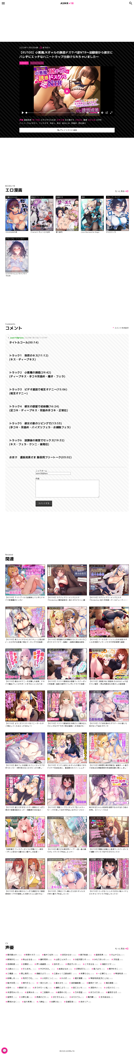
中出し (53, 123)
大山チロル (118, 954)
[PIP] (107, 113)
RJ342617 (24, 63)
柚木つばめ (51, 954)
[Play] (23, 113)
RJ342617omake (37, 63)
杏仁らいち (79, 987)
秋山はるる (29, 959)
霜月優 (92, 997)
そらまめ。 (29, 969)
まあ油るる (106, 997)
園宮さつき (95, 983)
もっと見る (120, 191)
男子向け (46, 47)
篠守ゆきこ (115, 969)
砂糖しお (13, 978)
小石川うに (112, 987)
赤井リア (85, 1001)
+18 (67, 3)
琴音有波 (121, 973)
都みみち (61, 983)
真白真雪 (111, 983)
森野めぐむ (64, 992)
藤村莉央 (46, 959)
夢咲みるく (13, 1001)
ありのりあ (97, 992)
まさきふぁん (60, 997)
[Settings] (102, 113)
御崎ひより (43, 973)
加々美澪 (29, 1001)
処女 (59, 123)
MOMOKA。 (47, 969)
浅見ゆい (96, 987)
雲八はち (99, 969)
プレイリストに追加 (68, 130)
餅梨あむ (13, 959)
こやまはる (91, 964)
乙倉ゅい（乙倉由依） (65, 973)
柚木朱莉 (13, 983)
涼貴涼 (28, 964)
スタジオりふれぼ (48, 120)
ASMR (99, 120)
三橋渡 (12, 973)
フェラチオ (43, 123)
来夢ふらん (87, 973)
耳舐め (74, 123)
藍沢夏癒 (80, 978)
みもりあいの (102, 959)
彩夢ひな (56, 1001)
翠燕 (85, 120)
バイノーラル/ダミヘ (28, 123)
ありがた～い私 (43, 987)
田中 (11, 987)
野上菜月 (27, 973)
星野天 (12, 997)
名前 (67, 470)
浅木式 (58, 964)
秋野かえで (33, 954)
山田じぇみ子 (63, 959)
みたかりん (77, 997)
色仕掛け (82, 123)
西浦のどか (43, 997)
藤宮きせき (114, 992)
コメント (67, 478)
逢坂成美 (27, 120)
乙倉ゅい (13, 969)
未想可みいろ (15, 992)
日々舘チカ (69, 120)
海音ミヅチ (109, 964)
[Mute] (87, 113)
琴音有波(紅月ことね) (101, 978)
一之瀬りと (104, 973)
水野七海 (27, 997)
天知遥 (118, 959)
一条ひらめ (45, 983)
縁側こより (62, 987)
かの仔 (66, 978)
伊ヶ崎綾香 (43, 964)
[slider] (51, 112)
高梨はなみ (65, 969)
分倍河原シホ (82, 959)
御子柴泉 (86, 954)
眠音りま (25, 987)
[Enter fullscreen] (111, 113)
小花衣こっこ (50, 978)
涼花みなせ (69, 954)
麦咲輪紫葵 (78, 983)
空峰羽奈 (71, 1001)
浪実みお (32, 992)
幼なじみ (66, 123)
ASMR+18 (70, 1051)
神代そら (29, 983)
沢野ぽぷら (83, 969)
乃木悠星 (80, 992)
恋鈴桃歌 (13, 964)
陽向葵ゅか (14, 954)
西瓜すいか (74, 964)
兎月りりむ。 (30, 978)
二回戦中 (48, 992)
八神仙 (43, 1001)
